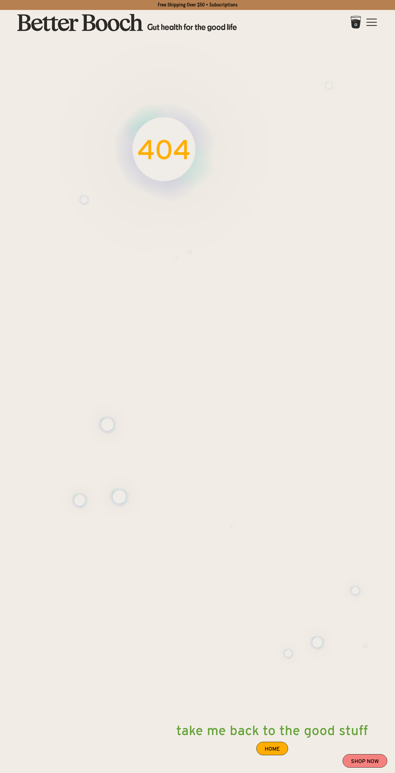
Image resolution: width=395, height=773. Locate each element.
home (272, 749)
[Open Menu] (371, 23)
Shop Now (365, 761)
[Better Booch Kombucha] (80, 23)
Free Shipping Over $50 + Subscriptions (198, 5)
